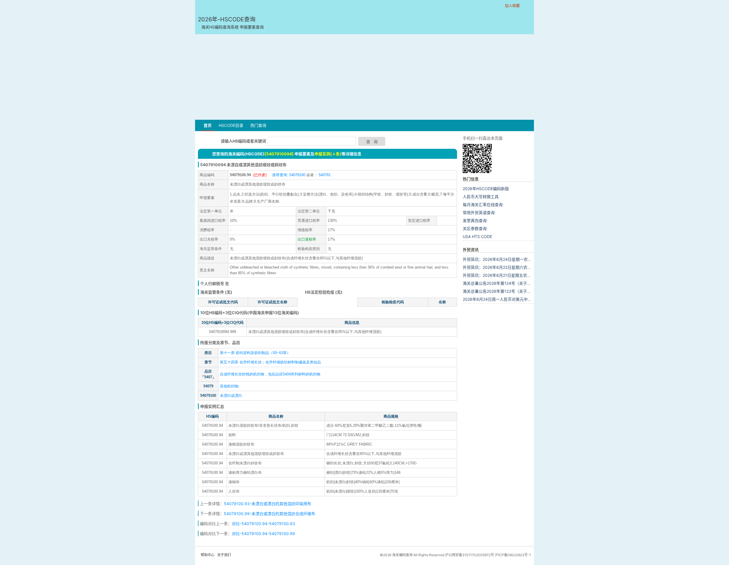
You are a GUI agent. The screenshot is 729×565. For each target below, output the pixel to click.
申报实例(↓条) (327, 153)
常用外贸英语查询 (479, 212)
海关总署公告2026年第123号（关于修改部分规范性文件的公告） (521, 291)
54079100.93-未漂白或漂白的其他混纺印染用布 (267, 503)
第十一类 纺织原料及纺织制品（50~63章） (255, 353)
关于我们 (224, 555)
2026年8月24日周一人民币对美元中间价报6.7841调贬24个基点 (520, 299)
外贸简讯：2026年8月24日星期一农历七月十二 (505, 259)
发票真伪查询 (475, 220)
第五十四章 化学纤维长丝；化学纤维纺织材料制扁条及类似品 (270, 362)
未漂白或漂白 (231, 395)
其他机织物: (229, 386)
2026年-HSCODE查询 (231, 22)
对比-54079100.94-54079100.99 (263, 533)
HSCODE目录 (231, 125)
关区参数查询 (475, 228)
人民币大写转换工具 (481, 196)
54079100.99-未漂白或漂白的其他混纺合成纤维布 (269, 513)
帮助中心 (207, 555)
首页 (208, 125)
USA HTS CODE (477, 236)
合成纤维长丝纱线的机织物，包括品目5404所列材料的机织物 (270, 374)
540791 (324, 175)
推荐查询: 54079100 (288, 175)
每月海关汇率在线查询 (483, 204)
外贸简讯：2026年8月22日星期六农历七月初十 (505, 267)
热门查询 (258, 125)
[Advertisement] (364, 77)
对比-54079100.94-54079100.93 (263, 523)
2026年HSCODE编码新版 (486, 188)
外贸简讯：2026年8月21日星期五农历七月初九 (505, 275)
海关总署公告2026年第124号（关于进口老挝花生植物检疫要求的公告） (527, 283)
